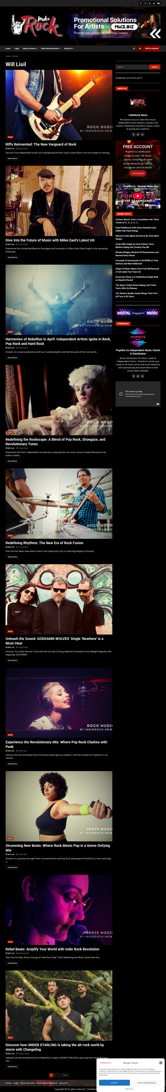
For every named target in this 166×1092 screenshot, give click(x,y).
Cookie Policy (129, 1089)
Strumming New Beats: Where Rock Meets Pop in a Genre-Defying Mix (59, 806)
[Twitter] (145, 3)
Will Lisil (11, 148)
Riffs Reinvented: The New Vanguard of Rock (59, 105)
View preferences (146, 1082)
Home (8, 48)
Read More (12, 158)
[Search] (134, 48)
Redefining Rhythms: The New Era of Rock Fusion (59, 503)
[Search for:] (132, 66)
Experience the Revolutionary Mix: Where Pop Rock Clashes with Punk (59, 703)
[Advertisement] (114, 25)
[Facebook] (141, 3)
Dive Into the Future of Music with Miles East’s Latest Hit (59, 201)
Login (16, 48)
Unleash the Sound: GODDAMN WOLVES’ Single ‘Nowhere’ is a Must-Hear (59, 599)
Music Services (29, 48)
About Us (68, 48)
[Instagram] (150, 3)
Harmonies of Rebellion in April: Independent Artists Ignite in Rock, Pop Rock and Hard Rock (59, 300)
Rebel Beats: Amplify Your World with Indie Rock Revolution (59, 910)
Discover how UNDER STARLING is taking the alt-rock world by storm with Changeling (59, 1005)
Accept (114, 1082)
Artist (10, 137)
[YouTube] (158, 3)
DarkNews (92, 1089)
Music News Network (49, 48)
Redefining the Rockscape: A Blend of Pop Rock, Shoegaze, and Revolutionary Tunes (59, 400)
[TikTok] (154, 3)
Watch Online (151, 48)
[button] (161, 1063)
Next (65, 1075)
